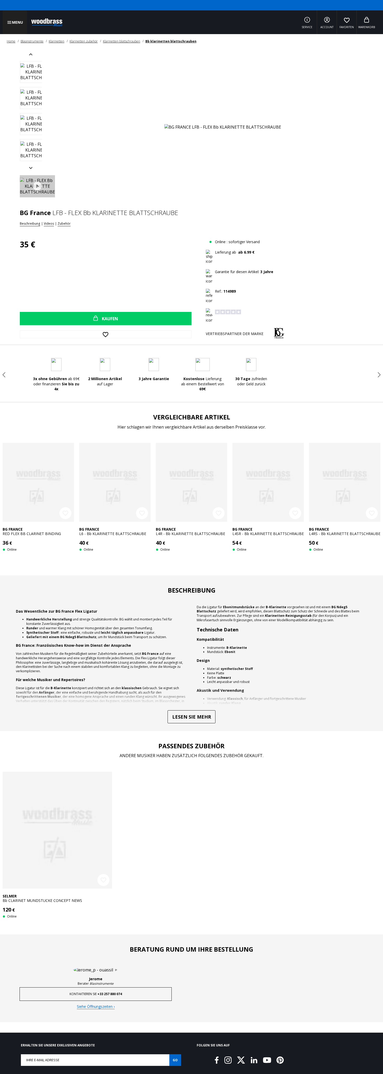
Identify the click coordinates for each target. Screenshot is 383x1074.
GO (175, 1056)
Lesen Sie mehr (191, 717)
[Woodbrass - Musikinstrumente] (44, 22)
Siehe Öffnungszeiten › (96, 1002)
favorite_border (65, 513)
